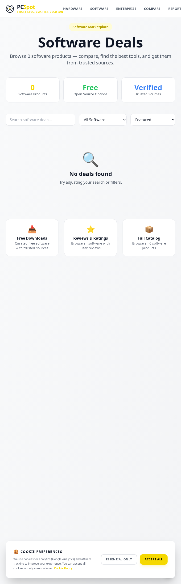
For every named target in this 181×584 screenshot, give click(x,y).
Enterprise (126, 8)
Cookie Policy (63, 568)
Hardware (73, 8)
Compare (152, 8)
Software (99, 8)
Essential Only (119, 559)
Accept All (154, 559)
